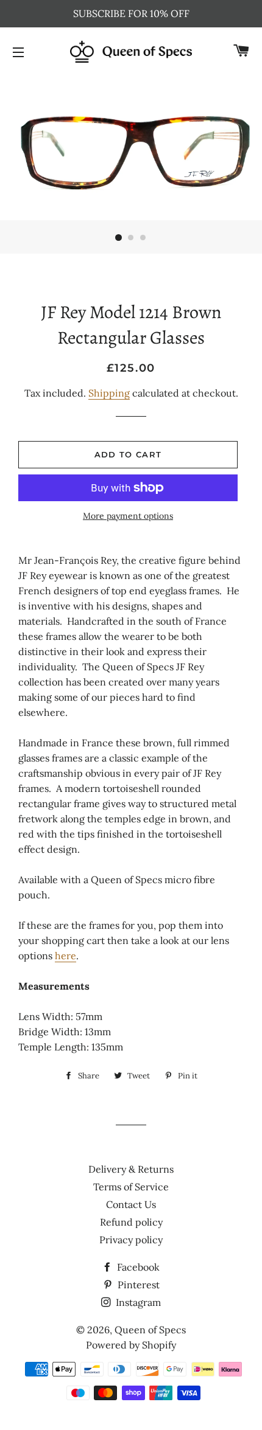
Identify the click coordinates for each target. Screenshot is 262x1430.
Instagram (137, 1302)
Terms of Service (131, 1187)
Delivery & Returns (131, 1169)
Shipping (109, 393)
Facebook (137, 1267)
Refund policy (131, 1222)
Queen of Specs (150, 1330)
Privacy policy (131, 1240)
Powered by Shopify (131, 1345)
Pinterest (137, 1285)
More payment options (128, 515)
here (65, 955)
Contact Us (131, 1204)
